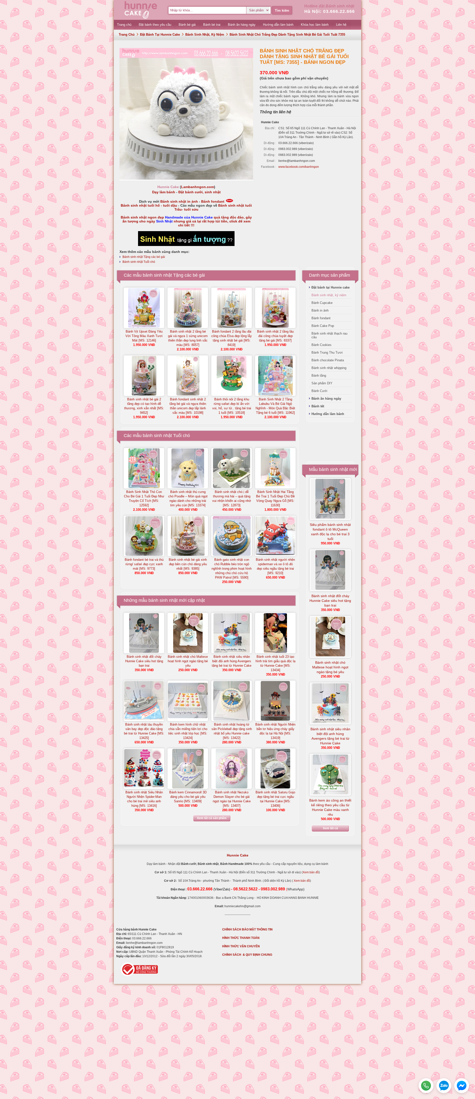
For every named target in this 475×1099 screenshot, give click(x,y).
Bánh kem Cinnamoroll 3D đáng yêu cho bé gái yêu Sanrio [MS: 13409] (188, 796)
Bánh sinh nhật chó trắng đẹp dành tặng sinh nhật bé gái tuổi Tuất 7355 (287, 34)
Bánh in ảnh (320, 310)
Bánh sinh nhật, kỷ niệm (204, 34)
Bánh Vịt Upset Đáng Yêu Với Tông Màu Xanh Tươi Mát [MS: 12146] (144, 336)
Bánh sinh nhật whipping (328, 368)
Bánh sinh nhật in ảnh (179, 201)
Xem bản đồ (311, 872)
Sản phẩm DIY (321, 383)
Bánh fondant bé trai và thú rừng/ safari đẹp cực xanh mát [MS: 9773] (144, 564)
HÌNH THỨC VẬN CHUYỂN (241, 946)
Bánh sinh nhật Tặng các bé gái (143, 257)
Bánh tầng (318, 375)
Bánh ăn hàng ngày (326, 398)
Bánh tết (317, 406)
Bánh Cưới (319, 391)
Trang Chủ (127, 34)
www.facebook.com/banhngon (298, 167)
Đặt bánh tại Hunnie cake (160, 34)
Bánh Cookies (321, 345)
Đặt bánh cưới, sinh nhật (199, 192)
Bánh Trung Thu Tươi (327, 352)
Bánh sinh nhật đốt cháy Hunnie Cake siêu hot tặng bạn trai (144, 661)
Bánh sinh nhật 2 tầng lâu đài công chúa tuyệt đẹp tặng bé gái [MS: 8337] (275, 336)
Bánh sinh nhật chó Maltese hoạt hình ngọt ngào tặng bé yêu (188, 661)
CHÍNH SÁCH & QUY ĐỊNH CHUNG (247, 954)
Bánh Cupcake (321, 303)
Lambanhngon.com (197, 187)
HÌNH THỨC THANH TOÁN (241, 938)
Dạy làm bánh (163, 192)
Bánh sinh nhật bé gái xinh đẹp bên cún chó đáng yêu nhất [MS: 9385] (188, 564)
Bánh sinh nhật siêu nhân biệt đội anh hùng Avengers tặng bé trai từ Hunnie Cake (231, 661)
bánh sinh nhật (163, 600)
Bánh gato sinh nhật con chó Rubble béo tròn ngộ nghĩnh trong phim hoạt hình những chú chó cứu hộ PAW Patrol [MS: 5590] (232, 568)
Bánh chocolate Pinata (327, 360)
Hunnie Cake (237, 855)
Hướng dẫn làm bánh (327, 414)
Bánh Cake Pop (322, 326)
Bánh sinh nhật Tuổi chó (138, 262)
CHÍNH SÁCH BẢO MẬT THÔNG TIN (247, 929)
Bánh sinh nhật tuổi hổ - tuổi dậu (149, 205)
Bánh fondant (212, 201)
